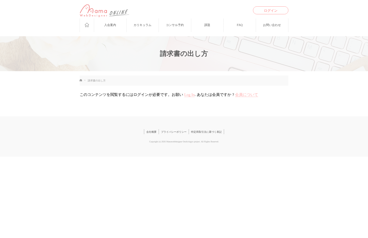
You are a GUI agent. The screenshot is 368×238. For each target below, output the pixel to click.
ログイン (270, 10)
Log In (189, 94)
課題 (207, 25)
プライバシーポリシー (174, 131)
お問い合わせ (272, 25)
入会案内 (110, 25)
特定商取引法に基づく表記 (206, 131)
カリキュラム (142, 25)
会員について (246, 94)
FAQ (240, 25)
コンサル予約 (175, 25)
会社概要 (151, 131)
